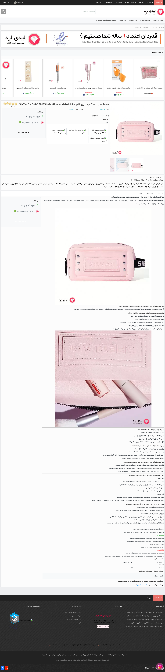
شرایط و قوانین (108, 2)
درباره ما (149, 598)
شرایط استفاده (76, 623)
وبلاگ (151, 2)
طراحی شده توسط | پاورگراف (152, 668)
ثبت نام (10, 2)
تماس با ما (99, 2)
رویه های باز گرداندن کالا (74, 619)
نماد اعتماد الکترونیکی (130, 2)
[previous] (159, 79)
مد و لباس (123, 20)
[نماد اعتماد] (82, 39)
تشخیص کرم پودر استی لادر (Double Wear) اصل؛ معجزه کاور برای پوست (141, 616)
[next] (5, 79)
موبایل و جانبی (158, 20)
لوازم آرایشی (133, 20)
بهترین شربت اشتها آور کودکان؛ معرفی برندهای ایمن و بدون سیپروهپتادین (140, 612)
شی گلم (102, 109)
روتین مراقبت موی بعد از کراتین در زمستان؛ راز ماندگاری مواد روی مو (143, 623)
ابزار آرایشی (71, 109)
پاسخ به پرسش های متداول (73, 612)
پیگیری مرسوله (143, 2)
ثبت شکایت (158, 598)
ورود (4, 2)
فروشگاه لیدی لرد (87, 660)
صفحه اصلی (158, 2)
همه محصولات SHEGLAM (156, 532)
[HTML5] (7, 668)
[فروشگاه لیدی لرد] (153, 12)
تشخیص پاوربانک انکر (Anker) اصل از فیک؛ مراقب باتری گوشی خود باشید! (140, 619)
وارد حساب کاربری (142, 585)
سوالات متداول (76, 616)
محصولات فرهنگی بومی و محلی (107, 20)
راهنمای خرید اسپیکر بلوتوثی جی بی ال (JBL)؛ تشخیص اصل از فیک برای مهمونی (139, 626)
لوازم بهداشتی (146, 20)
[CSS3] (2, 668)
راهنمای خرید (118, 2)
